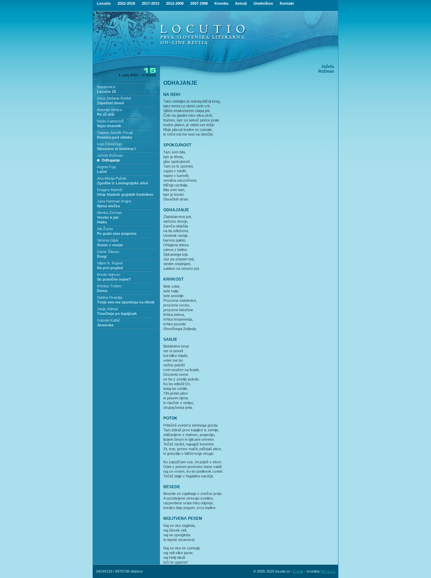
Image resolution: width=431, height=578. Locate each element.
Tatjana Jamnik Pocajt (115, 133)
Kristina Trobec (109, 286)
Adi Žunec (105, 229)
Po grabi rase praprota (116, 233)
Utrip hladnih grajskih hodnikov (125, 194)
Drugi (102, 256)
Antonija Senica (109, 110)
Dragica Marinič (110, 190)
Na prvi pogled (110, 268)
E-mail (298, 571)
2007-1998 (199, 3)
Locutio (104, 3)
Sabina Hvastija (109, 297)
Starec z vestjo (110, 245)
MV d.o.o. (328, 571)
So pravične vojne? (114, 279)
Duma (102, 291)
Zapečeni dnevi (110, 103)
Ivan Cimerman (109, 144)
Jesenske (105, 325)
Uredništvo (263, 3)
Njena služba (108, 206)
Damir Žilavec (108, 252)
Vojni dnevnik (109, 126)
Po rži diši (105, 114)
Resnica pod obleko (114, 137)
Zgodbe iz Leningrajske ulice (122, 183)
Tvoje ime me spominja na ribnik (126, 302)
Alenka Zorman (109, 213)
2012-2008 (175, 3)
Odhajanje (111, 160)
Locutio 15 (106, 91)
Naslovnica (106, 87)
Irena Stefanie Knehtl (114, 98)
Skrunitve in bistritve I (116, 149)
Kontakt (287, 3)
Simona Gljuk (108, 240)
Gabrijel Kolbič (108, 320)
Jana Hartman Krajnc (114, 201)
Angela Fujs (106, 167)
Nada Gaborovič (110, 121)
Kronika (221, 3)
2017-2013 (150, 3)
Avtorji (241, 3)
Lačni (102, 172)
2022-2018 (126, 3)
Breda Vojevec (109, 275)
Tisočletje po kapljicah (117, 314)
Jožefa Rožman (110, 155)
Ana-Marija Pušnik (112, 178)
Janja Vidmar (107, 309)
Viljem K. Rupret (110, 263)
